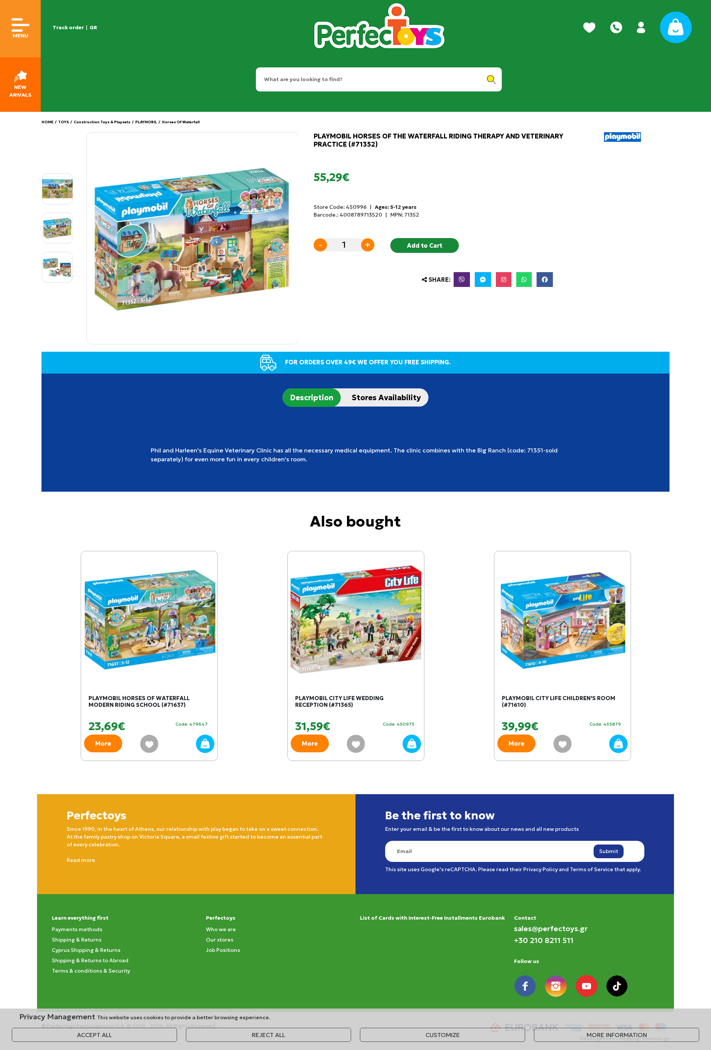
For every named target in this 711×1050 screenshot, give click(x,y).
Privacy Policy (540, 869)
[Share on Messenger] (483, 279)
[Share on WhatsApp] (524, 279)
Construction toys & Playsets (102, 122)
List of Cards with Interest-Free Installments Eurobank (432, 917)
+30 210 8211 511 (544, 940)
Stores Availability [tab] (386, 397)
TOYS (63, 122)
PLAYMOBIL (146, 122)
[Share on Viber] (462, 279)
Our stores (219, 939)
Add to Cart (424, 245)
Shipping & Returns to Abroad (90, 960)
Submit (608, 851)
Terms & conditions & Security (91, 970)
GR (93, 27)
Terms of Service (591, 869)
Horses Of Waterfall (181, 122)
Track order (68, 27)
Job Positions (223, 950)
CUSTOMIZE (442, 1035)
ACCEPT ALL (94, 1035)
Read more (81, 860)
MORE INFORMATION (617, 1035)
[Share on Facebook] (545, 279)
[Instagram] (503, 279)
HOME (47, 122)
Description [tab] (311, 397)
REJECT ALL (268, 1035)
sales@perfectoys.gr (551, 928)
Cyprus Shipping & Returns (86, 950)
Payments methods (77, 929)
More (103, 743)
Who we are (221, 929)
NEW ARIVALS (20, 91)
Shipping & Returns (76, 939)
